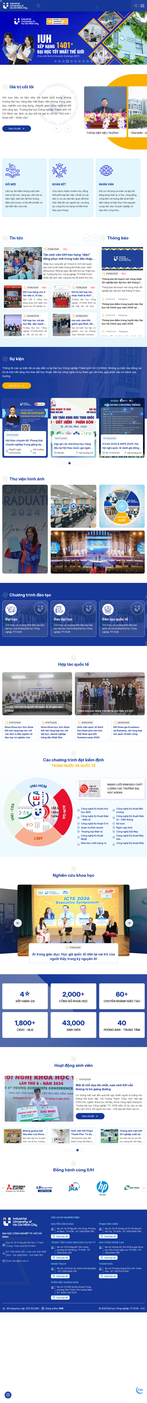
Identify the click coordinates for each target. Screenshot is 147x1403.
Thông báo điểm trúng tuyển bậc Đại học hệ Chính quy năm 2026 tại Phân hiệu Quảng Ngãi (122, 307)
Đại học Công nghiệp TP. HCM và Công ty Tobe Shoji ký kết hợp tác (122, 447)
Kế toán (120, 823)
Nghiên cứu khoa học (73, 875)
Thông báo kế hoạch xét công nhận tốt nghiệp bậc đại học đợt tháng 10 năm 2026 (122, 282)
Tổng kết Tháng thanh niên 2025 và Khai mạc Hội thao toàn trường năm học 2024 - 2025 (73, 447)
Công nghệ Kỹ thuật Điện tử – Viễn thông (130, 818)
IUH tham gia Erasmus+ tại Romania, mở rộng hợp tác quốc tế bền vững (127, 730)
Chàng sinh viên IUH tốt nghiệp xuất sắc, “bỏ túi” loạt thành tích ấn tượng (42, 1132)
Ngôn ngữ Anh (124, 827)
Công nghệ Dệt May (127, 831)
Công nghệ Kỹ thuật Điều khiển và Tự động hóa (130, 845)
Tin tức (16, 237)
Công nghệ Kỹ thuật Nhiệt (92, 837)
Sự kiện (16, 358)
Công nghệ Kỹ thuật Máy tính (130, 837)
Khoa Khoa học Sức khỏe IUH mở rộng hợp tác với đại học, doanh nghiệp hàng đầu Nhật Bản (55, 732)
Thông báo (117, 237)
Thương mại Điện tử (91, 831)
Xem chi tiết (14, 128)
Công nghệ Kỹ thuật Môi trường (129, 810)
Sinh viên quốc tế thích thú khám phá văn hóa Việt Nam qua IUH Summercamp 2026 (90, 732)
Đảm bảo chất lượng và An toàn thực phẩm (93, 845)
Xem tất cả (14, 385)
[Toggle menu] (142, 5)
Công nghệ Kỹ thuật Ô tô (94, 823)
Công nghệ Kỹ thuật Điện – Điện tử (95, 818)
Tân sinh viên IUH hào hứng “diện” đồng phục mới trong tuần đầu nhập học (67, 257)
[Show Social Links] (8, 1395)
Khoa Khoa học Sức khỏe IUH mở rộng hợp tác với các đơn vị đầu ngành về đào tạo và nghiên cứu (19, 732)
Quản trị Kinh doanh (92, 827)
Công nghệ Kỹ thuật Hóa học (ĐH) (94, 810)
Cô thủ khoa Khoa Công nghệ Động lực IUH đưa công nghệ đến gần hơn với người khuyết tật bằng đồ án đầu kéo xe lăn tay (91, 1132)
